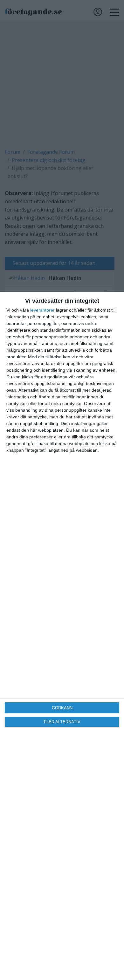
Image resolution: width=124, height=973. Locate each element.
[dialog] (62, 632)
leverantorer (42, 310)
